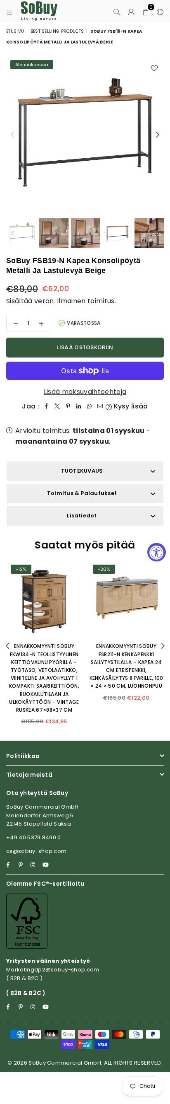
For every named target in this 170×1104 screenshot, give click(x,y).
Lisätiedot (82, 515)
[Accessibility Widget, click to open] (156, 552)
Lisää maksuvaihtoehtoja (85, 391)
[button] (146, 11)
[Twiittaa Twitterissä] (57, 406)
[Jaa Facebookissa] (46, 406)
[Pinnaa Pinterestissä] (68, 406)
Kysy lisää (130, 406)
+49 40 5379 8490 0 (33, 837)
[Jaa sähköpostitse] (100, 406)
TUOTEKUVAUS (82, 471)
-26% (104, 569)
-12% (21, 569)
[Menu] (9, 11)
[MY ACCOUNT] (131, 11)
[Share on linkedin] (78, 406)
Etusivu (15, 31)
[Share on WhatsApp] (89, 406)
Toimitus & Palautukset (82, 493)
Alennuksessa (31, 64)
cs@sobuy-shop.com (36, 851)
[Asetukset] (158, 11)
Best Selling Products (57, 31)
